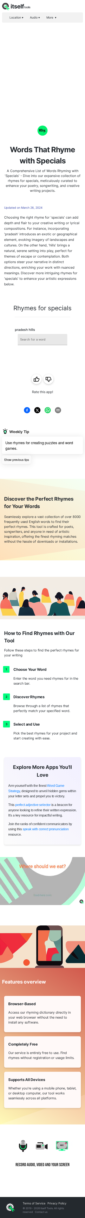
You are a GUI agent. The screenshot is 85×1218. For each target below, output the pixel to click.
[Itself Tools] (42, 1156)
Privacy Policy (56, 1203)
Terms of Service (34, 1203)
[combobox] (42, 339)
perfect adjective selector (33, 805)
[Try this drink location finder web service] (42, 881)
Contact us (41, 1211)
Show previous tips (16, 459)
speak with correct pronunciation (46, 829)
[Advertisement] (42, 67)
